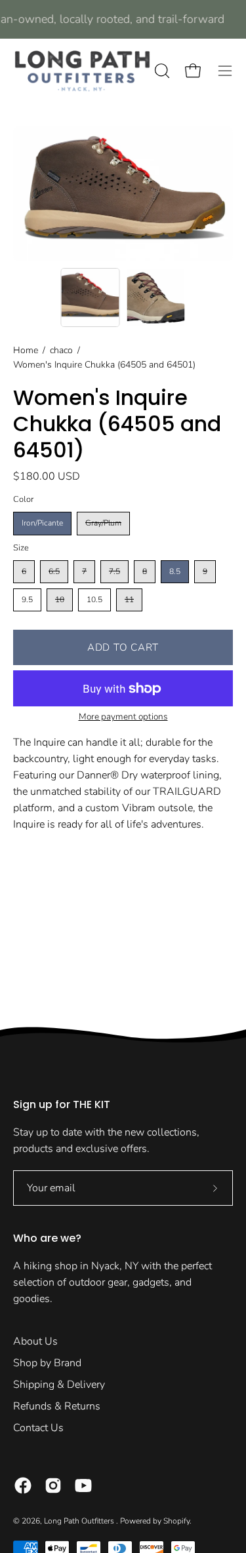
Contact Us (38, 1428)
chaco (61, 350)
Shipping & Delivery (59, 1384)
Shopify (176, 1521)
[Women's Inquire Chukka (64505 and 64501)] (89, 297)
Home (25, 350)
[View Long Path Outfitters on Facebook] (23, 1485)
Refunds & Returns (56, 1406)
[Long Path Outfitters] (82, 70)
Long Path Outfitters (80, 1521)
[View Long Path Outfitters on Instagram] (53, 1485)
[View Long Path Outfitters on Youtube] (83, 1485)
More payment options (123, 716)
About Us (35, 1341)
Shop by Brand (47, 1363)
